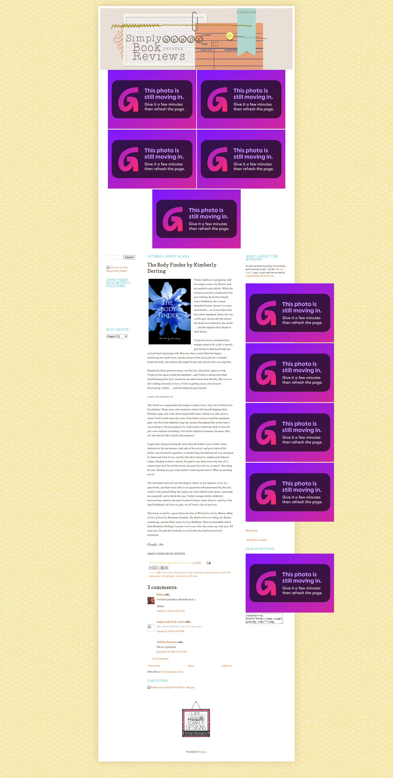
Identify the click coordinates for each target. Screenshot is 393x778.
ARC (158, 572)
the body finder (168, 575)
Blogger (202, 751)
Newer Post (154, 665)
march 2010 (225, 572)
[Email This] (151, 568)
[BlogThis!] (155, 568)
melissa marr (154, 575)
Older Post (227, 665)
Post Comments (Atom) (172, 671)
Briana (160, 594)
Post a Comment (160, 658)
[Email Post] (208, 562)
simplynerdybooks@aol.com (259, 275)
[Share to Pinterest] (166, 568)
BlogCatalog (252, 530)
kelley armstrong (195, 572)
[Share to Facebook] (162, 568)
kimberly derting (211, 572)
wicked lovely (182, 575)
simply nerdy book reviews (171, 621)
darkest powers (180, 572)
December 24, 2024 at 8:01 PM (172, 651)
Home (191, 665)
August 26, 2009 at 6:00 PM (170, 631)
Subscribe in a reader (256, 539)
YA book (193, 575)
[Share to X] (159, 568)
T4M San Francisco (167, 642)
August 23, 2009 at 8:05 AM (171, 610)
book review (167, 572)
